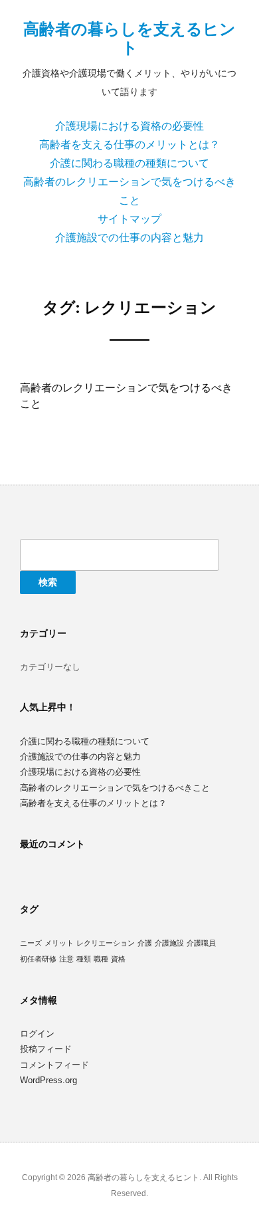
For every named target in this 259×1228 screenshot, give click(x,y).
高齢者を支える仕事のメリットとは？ (129, 144)
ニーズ (31, 943)
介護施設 (169, 943)
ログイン (37, 1034)
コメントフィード (54, 1065)
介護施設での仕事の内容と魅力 (129, 237)
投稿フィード (46, 1049)
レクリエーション (105, 943)
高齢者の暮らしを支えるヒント (129, 38)
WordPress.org (48, 1080)
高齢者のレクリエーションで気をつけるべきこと (115, 788)
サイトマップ (129, 219)
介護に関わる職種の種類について (129, 163)
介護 (144, 943)
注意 (66, 959)
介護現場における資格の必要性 (129, 126)
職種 (101, 959)
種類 (83, 959)
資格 (118, 959)
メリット (59, 943)
